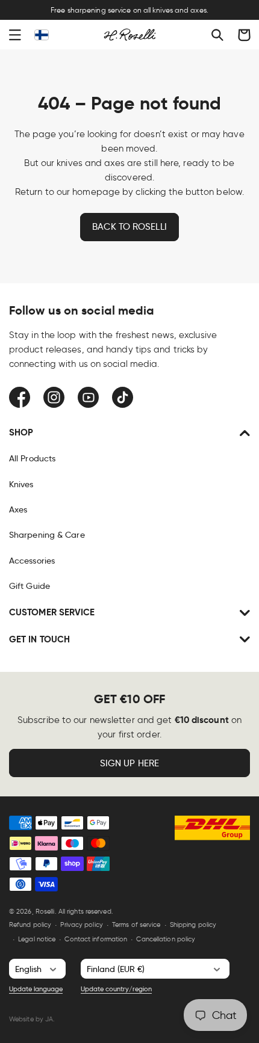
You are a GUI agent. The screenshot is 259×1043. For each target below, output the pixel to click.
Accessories (32, 560)
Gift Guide (29, 585)
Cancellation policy (165, 939)
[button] (15, 35)
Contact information (95, 939)
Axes (18, 509)
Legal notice (36, 939)
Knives (21, 484)
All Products (32, 458)
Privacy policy (81, 924)
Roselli (45, 911)
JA (49, 1019)
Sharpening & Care (47, 534)
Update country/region (116, 989)
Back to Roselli (129, 226)
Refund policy (30, 924)
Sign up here (129, 763)
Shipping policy (193, 924)
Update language (36, 989)
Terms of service (136, 924)
